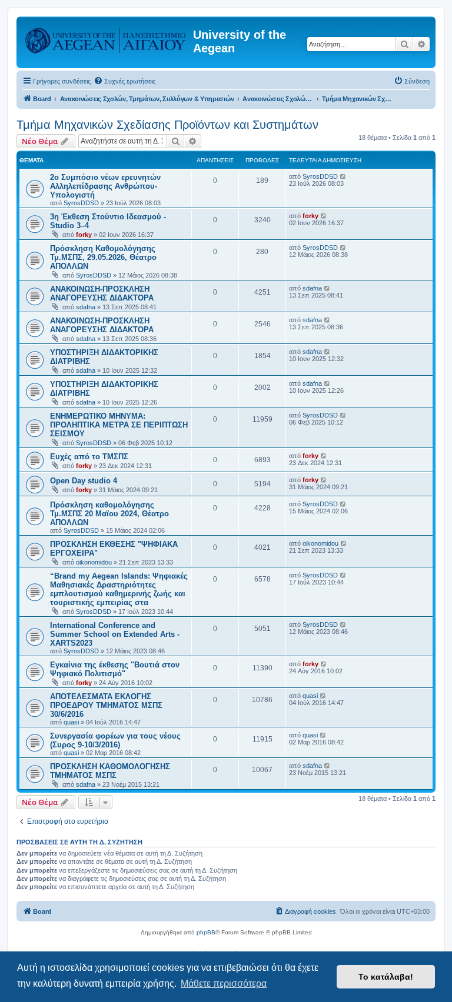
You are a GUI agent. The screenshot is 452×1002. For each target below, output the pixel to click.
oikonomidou (94, 562)
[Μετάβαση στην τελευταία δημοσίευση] (343, 176)
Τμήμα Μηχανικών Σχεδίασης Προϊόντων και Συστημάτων (167, 124)
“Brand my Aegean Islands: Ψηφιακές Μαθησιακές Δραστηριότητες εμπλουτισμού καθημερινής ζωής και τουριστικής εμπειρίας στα (119, 589)
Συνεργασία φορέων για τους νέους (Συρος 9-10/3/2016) (115, 740)
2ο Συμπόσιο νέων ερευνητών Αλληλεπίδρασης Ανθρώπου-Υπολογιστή (105, 186)
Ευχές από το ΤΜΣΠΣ (89, 456)
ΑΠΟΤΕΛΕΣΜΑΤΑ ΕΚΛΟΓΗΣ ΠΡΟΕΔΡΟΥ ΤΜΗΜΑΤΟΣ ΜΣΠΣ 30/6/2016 (106, 705)
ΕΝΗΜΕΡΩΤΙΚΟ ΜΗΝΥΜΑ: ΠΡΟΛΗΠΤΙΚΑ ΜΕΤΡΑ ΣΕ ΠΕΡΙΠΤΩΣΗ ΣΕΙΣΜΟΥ (119, 425)
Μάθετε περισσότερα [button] (224, 983)
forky (84, 234)
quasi (71, 722)
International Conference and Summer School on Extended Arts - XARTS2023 (115, 634)
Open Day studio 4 (83, 480)
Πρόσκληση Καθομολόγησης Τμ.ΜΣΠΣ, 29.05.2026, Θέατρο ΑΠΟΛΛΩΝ (103, 257)
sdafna (85, 306)
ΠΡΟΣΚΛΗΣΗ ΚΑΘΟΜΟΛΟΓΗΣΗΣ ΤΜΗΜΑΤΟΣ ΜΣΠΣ (110, 771)
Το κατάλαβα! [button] (385, 976)
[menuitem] (124, 81)
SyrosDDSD (81, 202)
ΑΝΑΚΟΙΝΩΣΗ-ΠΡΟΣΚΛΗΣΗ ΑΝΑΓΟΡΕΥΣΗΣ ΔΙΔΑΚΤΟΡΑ (102, 293)
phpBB (206, 932)
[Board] (106, 38)
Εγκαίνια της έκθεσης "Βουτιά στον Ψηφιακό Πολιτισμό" (115, 669)
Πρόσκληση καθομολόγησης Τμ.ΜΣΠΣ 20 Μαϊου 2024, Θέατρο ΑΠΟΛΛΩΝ (109, 513)
